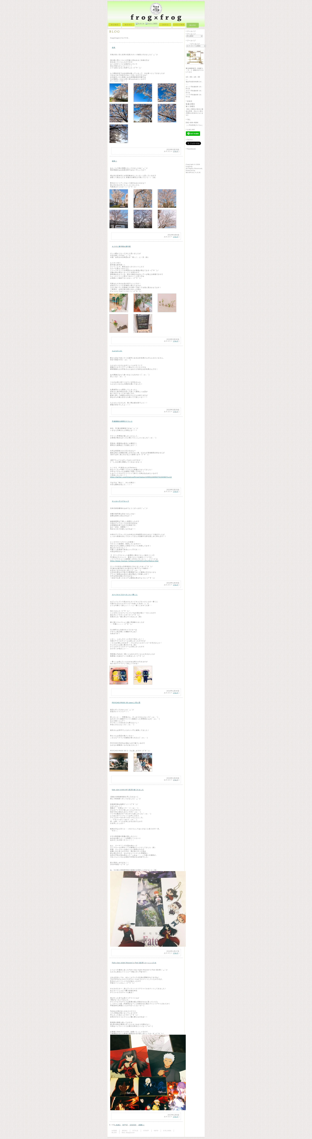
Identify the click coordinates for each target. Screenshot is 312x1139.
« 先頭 (117, 1125)
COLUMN (167, 1130)
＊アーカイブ (190, 34)
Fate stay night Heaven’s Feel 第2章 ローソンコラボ (134, 963)
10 (131, 1125)
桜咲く (114, 161)
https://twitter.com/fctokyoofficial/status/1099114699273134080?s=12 (141, 477)
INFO (156, 1130)
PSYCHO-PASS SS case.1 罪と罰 (126, 702)
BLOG (114, 1132)
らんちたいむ (117, 351)
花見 (113, 47)
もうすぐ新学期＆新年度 (121, 246)
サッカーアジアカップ (120, 501)
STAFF (146, 1130)
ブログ (175, 151)
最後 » (141, 1125)
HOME (114, 1130)
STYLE (135, 1130)
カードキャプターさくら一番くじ (125, 594)
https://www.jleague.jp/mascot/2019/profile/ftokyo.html (134, 561)
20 (133, 1125)
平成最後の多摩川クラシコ (122, 421)
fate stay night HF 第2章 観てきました (128, 790)
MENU (124, 1130)
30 (135, 1125)
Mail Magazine (128, 1132)
